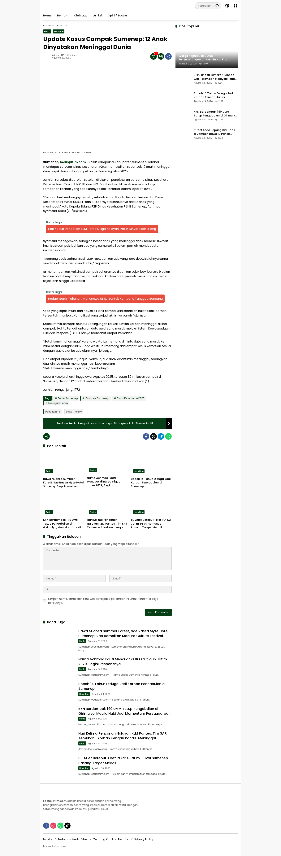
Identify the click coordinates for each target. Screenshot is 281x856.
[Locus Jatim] (111, 5)
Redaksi (123, 839)
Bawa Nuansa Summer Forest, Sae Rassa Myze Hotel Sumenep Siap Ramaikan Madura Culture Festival (63, 482)
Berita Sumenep (68, 398)
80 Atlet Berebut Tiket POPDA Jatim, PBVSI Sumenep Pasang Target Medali (151, 523)
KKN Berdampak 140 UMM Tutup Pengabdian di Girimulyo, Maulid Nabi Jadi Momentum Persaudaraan (62, 523)
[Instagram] (53, 826)
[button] (217, 5)
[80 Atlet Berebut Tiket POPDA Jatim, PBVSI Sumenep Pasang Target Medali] (151, 504)
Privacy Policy (143, 839)
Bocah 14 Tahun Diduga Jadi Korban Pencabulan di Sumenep (151, 482)
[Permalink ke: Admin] (47, 56)
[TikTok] (67, 826)
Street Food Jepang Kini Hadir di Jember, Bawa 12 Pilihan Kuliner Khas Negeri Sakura (214, 132)
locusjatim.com (73, 162)
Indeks (47, 839)
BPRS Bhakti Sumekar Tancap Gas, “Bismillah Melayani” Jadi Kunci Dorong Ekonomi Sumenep (214, 77)
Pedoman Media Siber (73, 839)
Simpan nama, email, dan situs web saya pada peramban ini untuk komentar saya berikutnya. (103, 601)
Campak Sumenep (97, 398)
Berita (47, 31)
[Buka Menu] (235, 5)
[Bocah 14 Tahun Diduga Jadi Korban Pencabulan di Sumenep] (151, 463)
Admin (55, 55)
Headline (58, 31)
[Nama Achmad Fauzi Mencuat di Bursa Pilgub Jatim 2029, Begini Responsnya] (107, 462)
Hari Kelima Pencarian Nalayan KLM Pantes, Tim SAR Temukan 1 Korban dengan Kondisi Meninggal (107, 523)
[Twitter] (153, 436)
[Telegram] (161, 436)
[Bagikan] (168, 56)
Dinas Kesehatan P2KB (131, 398)
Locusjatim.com (58, 403)
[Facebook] (146, 436)
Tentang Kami (103, 839)
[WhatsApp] (168, 436)
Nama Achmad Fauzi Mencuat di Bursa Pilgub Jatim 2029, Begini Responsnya (103, 481)
